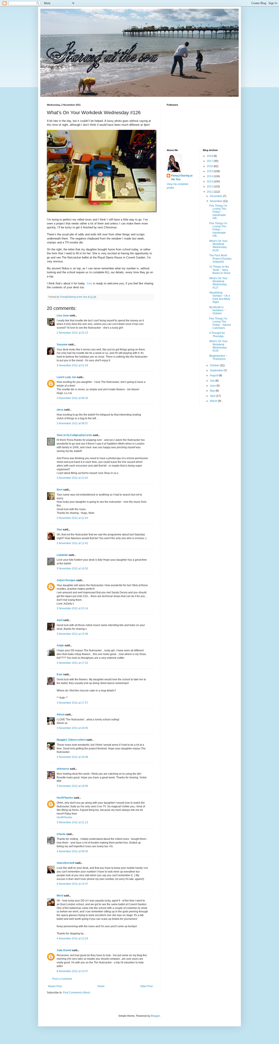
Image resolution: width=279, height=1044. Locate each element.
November (216, 201)
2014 (210, 176)
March (214, 400)
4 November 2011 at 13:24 (72, 938)
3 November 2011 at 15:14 (72, 608)
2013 (210, 181)
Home (101, 986)
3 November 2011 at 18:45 (72, 728)
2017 (210, 161)
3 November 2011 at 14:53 (72, 568)
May (213, 390)
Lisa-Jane (63, 315)
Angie (60, 645)
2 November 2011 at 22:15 (72, 332)
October (215, 365)
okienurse (63, 768)
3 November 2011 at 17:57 (72, 702)
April (60, 620)
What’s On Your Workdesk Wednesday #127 (218, 283)
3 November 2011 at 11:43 (72, 517)
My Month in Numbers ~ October (217, 310)
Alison (61, 714)
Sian (59, 529)
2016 (210, 166)
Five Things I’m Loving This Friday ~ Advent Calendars (220, 323)
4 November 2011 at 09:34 (72, 851)
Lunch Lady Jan (66, 377)
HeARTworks (65, 797)
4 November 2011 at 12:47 (72, 883)
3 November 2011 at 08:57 (72, 423)
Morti (60, 895)
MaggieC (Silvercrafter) (71, 739)
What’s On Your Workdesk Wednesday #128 (218, 245)
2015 (210, 171)
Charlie (61, 834)
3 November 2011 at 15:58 (72, 633)
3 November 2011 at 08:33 (72, 398)
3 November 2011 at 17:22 (72, 662)
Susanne (62, 344)
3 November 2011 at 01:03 (72, 365)
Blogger (155, 1015)
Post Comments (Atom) (76, 992)
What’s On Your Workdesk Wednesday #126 (218, 346)
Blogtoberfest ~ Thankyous (218, 357)
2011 (210, 191)
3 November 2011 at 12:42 (72, 543)
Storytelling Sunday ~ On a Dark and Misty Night (219, 297)
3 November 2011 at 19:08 (72, 757)
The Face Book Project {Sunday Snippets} (220, 258)
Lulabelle (62, 555)
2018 (210, 156)
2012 (210, 186)
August (214, 375)
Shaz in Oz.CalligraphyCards (74, 435)
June (213, 385)
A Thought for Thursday (217, 334)
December (216, 196)
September (217, 370)
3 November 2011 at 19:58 (72, 786)
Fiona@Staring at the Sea (181, 177)
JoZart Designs (66, 580)
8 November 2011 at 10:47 (72, 971)
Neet (60, 489)
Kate (60, 674)
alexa (60, 409)
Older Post (146, 986)
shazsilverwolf (66, 862)
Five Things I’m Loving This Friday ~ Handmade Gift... (218, 212)
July (212, 380)
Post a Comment (62, 978)
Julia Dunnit (64, 950)
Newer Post (55, 986)
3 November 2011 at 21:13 (72, 822)
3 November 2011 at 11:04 (72, 477)
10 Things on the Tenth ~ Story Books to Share (220, 270)
